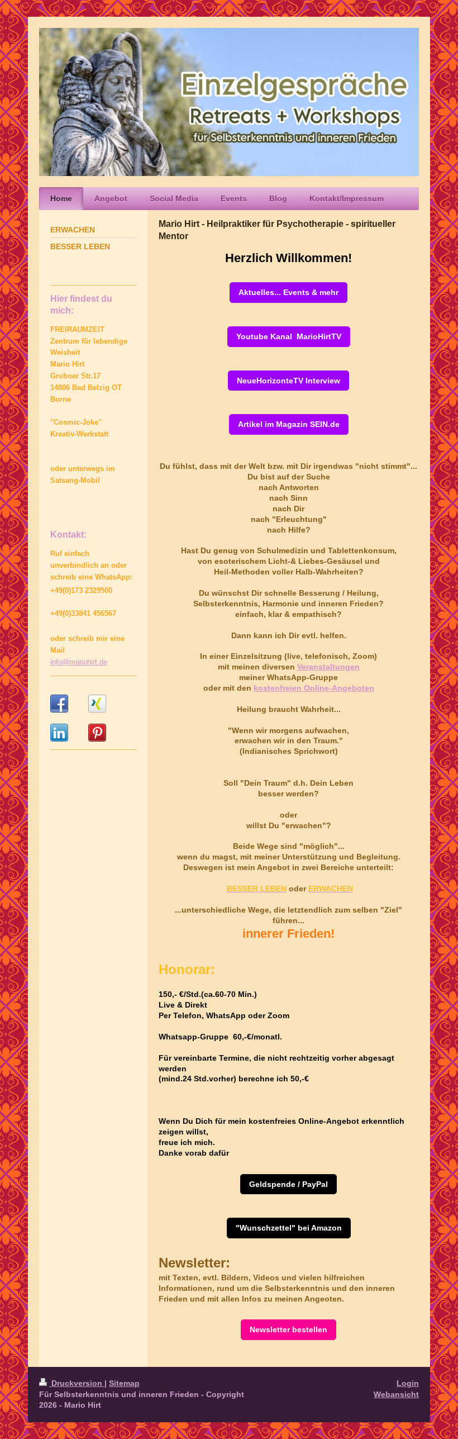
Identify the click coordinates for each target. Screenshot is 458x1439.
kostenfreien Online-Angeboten (314, 687)
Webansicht (396, 1394)
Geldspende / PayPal (288, 1184)
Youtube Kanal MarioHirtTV (288, 336)
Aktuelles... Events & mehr (288, 292)
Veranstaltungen (328, 666)
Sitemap (124, 1383)
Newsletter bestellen (288, 1329)
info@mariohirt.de (78, 662)
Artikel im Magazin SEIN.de (289, 424)
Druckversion (76, 1383)
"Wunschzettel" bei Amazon (289, 1227)
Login (408, 1383)
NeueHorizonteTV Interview (288, 380)
